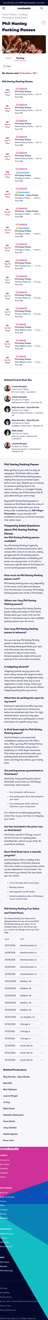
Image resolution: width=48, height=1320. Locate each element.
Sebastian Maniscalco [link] (13, 1115)
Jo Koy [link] (6, 1102)
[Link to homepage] (24, 8)
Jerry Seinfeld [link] (9, 1128)
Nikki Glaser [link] (9, 1108)
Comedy (23, 14)
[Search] (41, 8)
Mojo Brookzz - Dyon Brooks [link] (16, 1077)
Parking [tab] (20, 58)
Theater (13, 14)
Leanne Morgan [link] (10, 1096)
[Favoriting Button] (44, 22)
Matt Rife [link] (7, 1083)
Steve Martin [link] (9, 1121)
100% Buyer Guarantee (27, 3)
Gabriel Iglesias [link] (10, 1134)
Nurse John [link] (8, 1140)
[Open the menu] (3, 8)
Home (5, 14)
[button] (7, 66)
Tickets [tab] (8, 58)
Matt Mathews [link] (10, 1089)
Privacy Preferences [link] (8, 1310)
